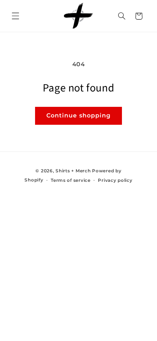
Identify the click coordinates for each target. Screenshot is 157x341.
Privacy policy (115, 180)
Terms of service (71, 180)
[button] (15, 16)
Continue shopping (78, 115)
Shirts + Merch (73, 170)
